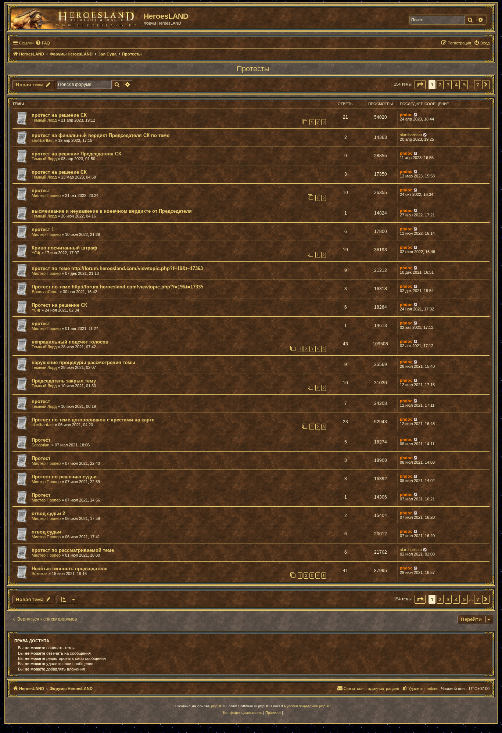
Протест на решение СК (59, 305)
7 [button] (477, 84)
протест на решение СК (59, 115)
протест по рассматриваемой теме (73, 550)
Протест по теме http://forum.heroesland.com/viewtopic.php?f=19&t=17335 (117, 287)
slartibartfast (43, 140)
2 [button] (440, 84)
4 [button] (456, 84)
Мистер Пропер (46, 195)
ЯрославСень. (45, 292)
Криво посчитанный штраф (64, 248)
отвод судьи (46, 532)
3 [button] (448, 84)
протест (41, 190)
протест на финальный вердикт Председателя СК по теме (100, 135)
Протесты (253, 69)
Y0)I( (36, 253)
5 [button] (464, 84)
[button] (420, 84)
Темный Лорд (44, 120)
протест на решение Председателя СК (76, 154)
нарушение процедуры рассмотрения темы (83, 362)
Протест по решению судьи (64, 476)
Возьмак (39, 573)
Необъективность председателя (70, 568)
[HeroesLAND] (75, 16)
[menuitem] (42, 43)
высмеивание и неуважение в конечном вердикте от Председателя (112, 211)
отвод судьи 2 (48, 513)
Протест (41, 440)
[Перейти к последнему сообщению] (415, 114)
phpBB (217, 706)
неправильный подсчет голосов (70, 342)
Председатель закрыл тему (64, 381)
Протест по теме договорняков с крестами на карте (93, 420)
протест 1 (43, 229)
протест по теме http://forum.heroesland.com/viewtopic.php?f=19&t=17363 (117, 268)
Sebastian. (41, 445)
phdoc (406, 114)
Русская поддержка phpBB (307, 706)
